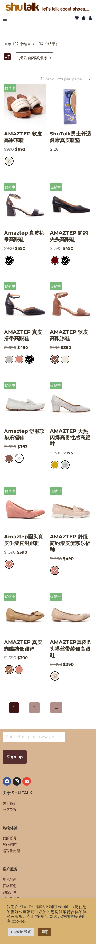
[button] (4, 18)
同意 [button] (44, 932)
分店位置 (10, 809)
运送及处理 (11, 851)
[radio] (9, 161)
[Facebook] (7, 781)
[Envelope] (26, 781)
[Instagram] (17, 781)
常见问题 (10, 879)
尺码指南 (10, 844)
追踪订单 (10, 892)
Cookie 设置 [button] (21, 932)
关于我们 (10, 803)
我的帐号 (10, 838)
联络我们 (10, 886)
